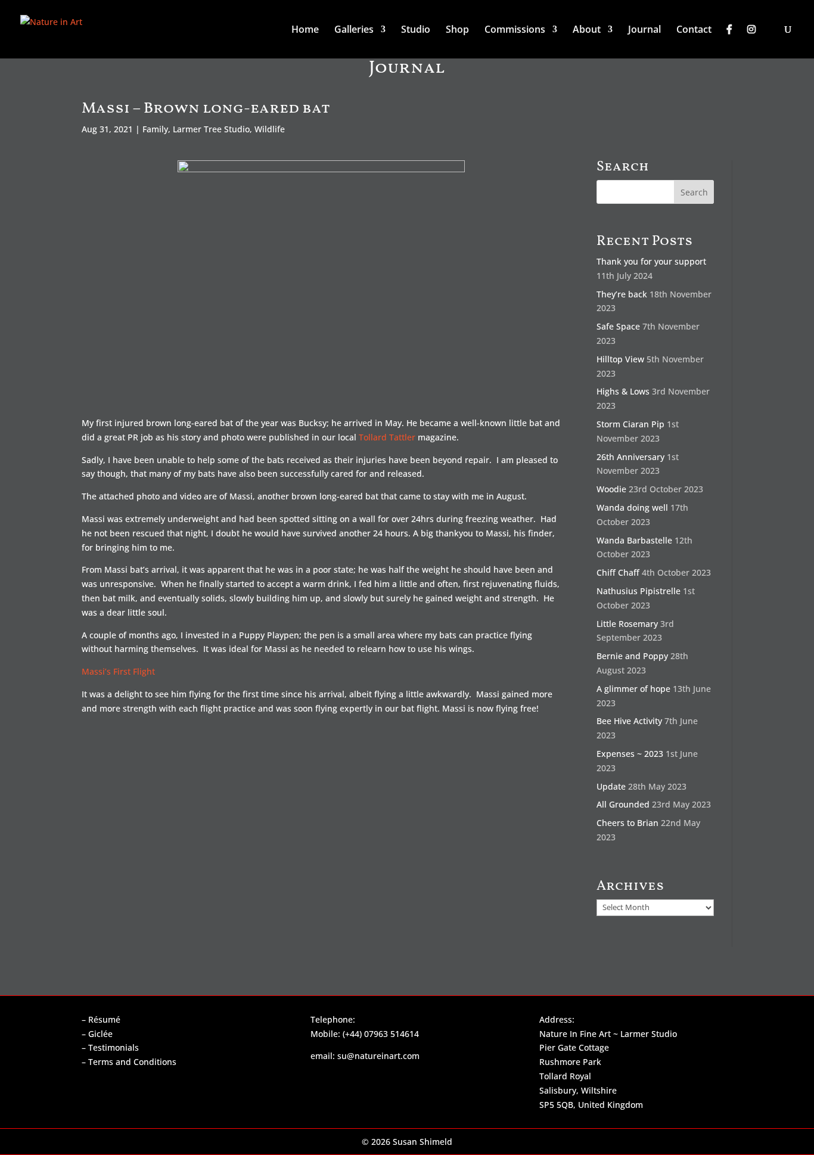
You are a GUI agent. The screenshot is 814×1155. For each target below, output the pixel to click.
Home (305, 30)
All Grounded (623, 804)
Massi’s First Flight (118, 671)
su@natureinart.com (378, 1055)
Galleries (354, 30)
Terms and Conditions (132, 1061)
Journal (644, 30)
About (587, 30)
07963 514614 (391, 1033)
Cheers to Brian (627, 822)
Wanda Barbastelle (634, 540)
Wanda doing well (632, 507)
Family (155, 129)
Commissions (514, 30)
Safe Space (618, 326)
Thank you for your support (651, 261)
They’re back (621, 294)
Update (611, 786)
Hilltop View (620, 359)
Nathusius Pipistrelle (638, 591)
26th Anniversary (630, 456)
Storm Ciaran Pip (630, 424)
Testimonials (113, 1047)
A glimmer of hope (633, 688)
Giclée (100, 1033)
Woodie (611, 489)
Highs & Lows (623, 391)
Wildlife (269, 129)
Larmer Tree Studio (211, 129)
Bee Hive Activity (629, 720)
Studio (415, 30)
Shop (457, 30)
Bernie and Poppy (632, 656)
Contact (694, 30)
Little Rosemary (627, 623)
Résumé (104, 1019)
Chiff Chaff (617, 572)
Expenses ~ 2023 (629, 753)
